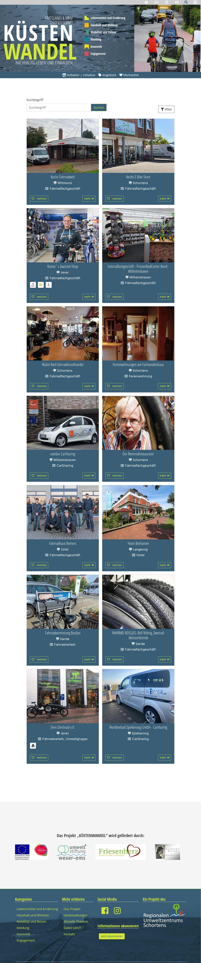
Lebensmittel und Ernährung (108, 18)
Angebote (109, 75)
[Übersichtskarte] (156, 2)
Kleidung (96, 39)
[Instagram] (117, 910)
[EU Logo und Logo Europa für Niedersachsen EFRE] (31, 852)
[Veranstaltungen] (166, 2)
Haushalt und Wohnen (104, 25)
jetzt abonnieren (112, 936)
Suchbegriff (35, 100)
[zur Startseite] (146, 2)
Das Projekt (72, 909)
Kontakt (69, 934)
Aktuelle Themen (76, 921)
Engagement (98, 54)
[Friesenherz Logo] (120, 852)
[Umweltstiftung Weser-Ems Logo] (71, 852)
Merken (41, 198)
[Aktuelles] (177, 2)
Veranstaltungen (75, 915)
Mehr (87, 198)
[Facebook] (104, 910)
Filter (168, 109)
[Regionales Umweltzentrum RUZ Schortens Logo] (164, 915)
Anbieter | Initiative (81, 75)
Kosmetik (96, 46)
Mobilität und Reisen (103, 32)
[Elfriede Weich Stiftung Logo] (167, 852)
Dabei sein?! (72, 928)
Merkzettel (131, 75)
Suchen (98, 107)
